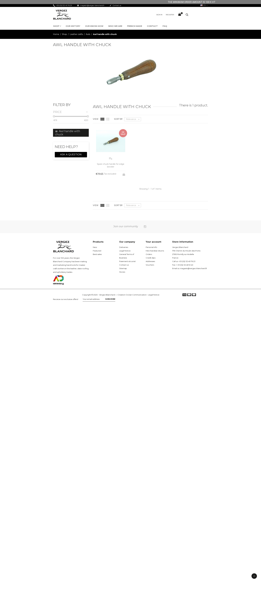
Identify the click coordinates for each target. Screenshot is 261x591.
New (95, 247)
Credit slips (150, 258)
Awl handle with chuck (67, 133)
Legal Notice (124, 251)
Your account (153, 242)
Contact (152, 26)
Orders (149, 254)
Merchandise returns (155, 251)
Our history (73, 26)
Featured (97, 251)
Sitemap (123, 268)
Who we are (115, 26)
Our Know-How (94, 26)
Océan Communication (136, 295)
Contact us (115, 5)
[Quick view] (147, 210)
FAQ (165, 26)
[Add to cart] (124, 173)
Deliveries (123, 247)
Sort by (118, 119)
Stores (122, 272)
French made (134, 26)
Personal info (151, 247)
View (95, 119)
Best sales (97, 254)
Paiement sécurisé (127, 261)
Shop (56, 26)
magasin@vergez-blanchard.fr (90, 5)
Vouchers (150, 265)
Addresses (150, 261)
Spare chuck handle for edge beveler (110, 165)
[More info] (152, 210)
